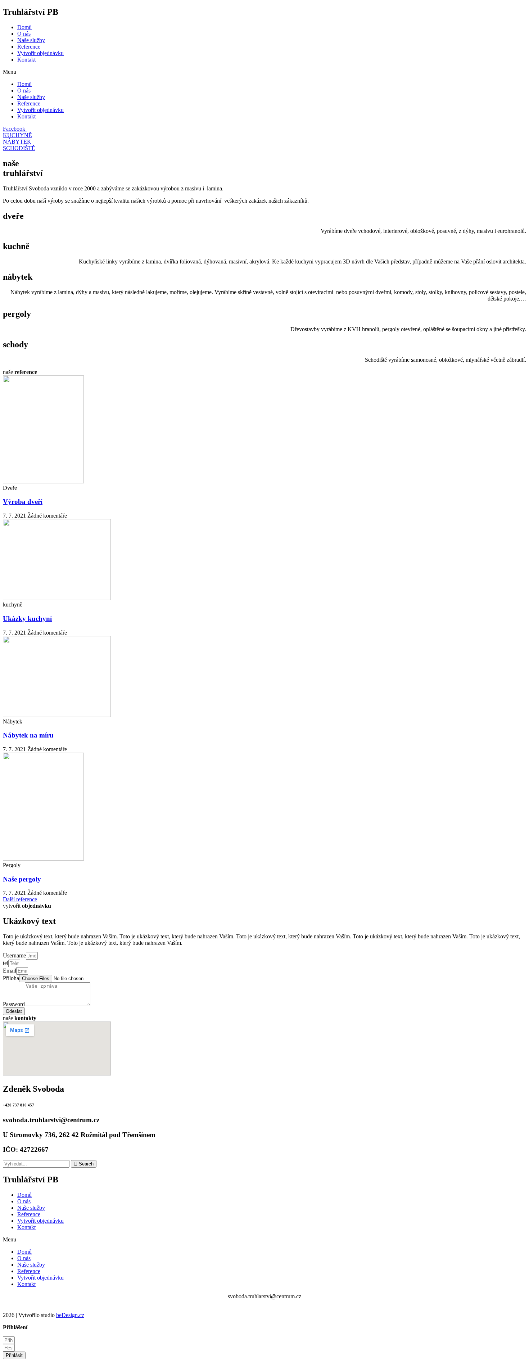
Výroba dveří (22, 501)
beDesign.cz (70, 1315)
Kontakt (26, 60)
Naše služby (31, 40)
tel (5, 963)
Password (14, 1004)
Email (9, 971)
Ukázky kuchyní (27, 618)
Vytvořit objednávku (40, 53)
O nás (24, 34)
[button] (264, 72)
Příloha (11, 978)
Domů (24, 27)
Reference (28, 47)
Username (14, 955)
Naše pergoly (22, 879)
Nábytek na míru (28, 735)
